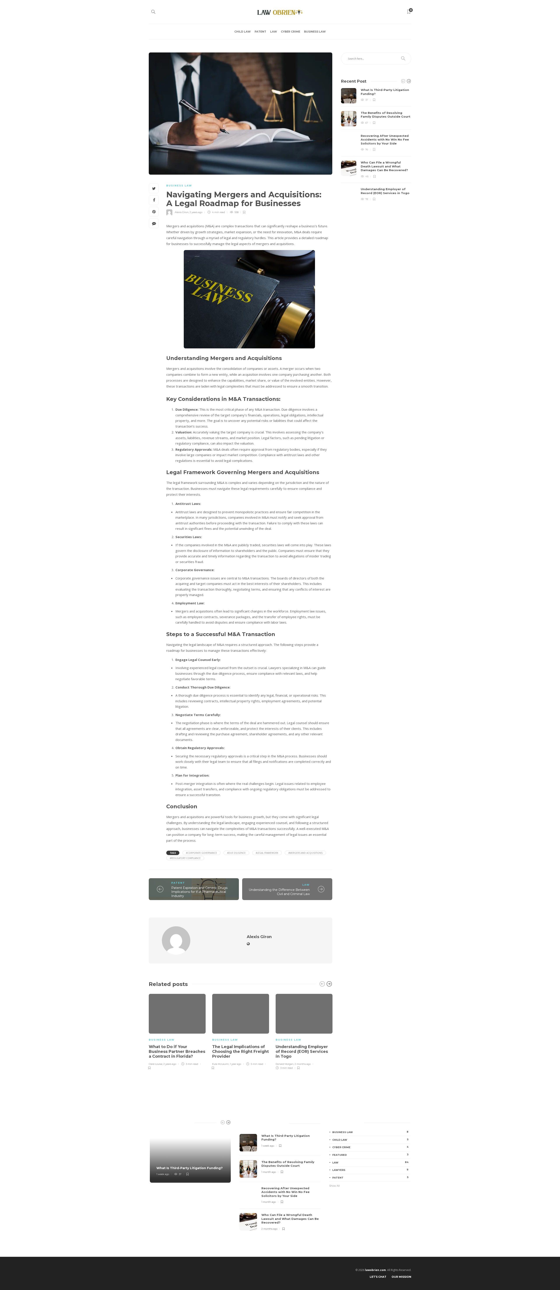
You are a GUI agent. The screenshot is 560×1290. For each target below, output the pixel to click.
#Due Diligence (236, 852)
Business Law (315, 31)
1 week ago (162, 1174)
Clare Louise (155, 1064)
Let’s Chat (378, 1276)
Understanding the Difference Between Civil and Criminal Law (279, 892)
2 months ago (303, 1064)
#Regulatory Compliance (185, 858)
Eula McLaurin (220, 1064)
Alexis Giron (182, 212)
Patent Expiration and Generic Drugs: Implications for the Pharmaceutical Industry (199, 892)
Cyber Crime (290, 31)
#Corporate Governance (201, 852)
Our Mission (401, 1276)
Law (273, 31)
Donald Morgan (285, 1064)
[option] (177, 1031)
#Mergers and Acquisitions (305, 852)
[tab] (248, 1123)
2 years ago (196, 212)
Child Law (242, 31)
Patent (260, 31)
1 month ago (268, 1172)
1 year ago (235, 1064)
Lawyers (370, 1170)
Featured (370, 1154)
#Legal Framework (267, 852)
